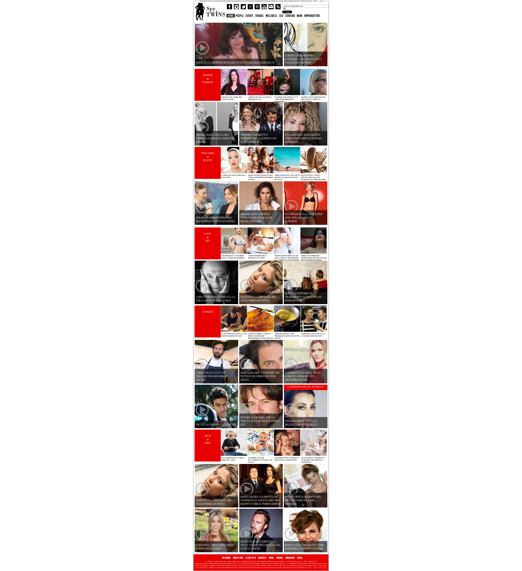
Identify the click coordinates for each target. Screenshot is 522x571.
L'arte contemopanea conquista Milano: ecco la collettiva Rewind (303, 59)
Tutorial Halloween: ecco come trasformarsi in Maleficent (286, 99)
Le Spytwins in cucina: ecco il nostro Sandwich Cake (234, 335)
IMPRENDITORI (312, 16)
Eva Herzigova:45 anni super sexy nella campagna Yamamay (303, 217)
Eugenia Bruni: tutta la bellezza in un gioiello (301, 422)
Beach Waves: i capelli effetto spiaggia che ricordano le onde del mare (313, 177)
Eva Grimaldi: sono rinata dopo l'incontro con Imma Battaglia (303, 138)
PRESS (271, 557)
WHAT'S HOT (238, 557)
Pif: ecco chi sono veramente (216, 424)
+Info (315, 1)
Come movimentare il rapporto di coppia (257, 257)
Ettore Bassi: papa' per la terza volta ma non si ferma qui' (259, 421)
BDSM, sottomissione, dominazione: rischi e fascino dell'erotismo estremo (314, 258)
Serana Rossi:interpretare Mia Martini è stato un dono (215, 219)
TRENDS (259, 16)
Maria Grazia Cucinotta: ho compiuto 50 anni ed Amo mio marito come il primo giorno (260, 500)
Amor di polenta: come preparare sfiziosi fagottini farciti (287, 336)
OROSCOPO (290, 557)
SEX (281, 16)
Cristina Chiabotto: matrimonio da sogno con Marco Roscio (258, 138)
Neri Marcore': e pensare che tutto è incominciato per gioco (260, 376)
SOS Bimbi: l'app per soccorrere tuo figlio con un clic (260, 460)
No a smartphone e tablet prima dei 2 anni (233, 459)
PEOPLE (240, 16)
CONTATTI (262, 557)
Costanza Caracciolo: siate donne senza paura (215, 546)
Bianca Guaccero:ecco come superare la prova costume (304, 546)
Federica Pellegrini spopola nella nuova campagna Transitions (313, 99)
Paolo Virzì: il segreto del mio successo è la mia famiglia (303, 500)
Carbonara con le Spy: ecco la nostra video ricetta (313, 335)
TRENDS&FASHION (207, 78)
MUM (299, 16)
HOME (231, 16)
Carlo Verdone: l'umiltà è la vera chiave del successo (215, 298)
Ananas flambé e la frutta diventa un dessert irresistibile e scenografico (260, 336)
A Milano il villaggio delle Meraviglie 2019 (260, 98)
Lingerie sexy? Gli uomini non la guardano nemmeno (233, 257)
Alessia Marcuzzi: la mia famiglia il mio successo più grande (215, 138)
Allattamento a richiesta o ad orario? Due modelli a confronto (313, 460)
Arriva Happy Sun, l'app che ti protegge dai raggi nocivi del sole (287, 177)
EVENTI (249, 16)
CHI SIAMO (226, 557)
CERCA (299, 557)
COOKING (290, 16)
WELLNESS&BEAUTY (207, 156)
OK (321, 1)
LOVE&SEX (207, 237)
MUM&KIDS (208, 439)
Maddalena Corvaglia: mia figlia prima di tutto (258, 298)
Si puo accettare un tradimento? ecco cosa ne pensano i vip (303, 296)
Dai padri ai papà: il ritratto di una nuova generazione (287, 459)
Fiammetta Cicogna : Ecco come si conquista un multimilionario (303, 376)
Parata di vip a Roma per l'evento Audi (232, 98)
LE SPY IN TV (251, 557)
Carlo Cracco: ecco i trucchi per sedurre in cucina (212, 376)
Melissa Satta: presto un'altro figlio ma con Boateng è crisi (256, 217)
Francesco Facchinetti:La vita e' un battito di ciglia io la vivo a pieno (260, 545)
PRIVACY (279, 557)
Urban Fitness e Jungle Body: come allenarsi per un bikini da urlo (260, 177)
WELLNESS (271, 16)
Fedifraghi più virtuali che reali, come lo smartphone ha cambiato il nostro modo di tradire (287, 259)
